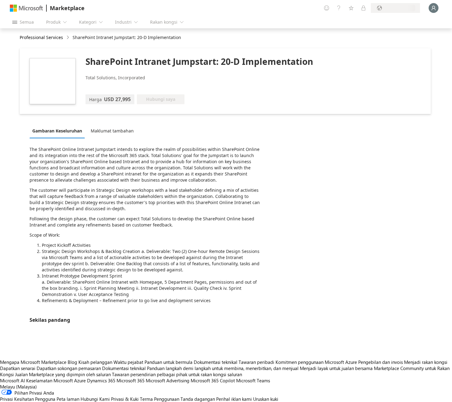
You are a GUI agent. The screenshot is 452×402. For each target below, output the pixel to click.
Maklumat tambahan (112, 131)
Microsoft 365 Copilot (213, 380)
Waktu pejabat (128, 362)
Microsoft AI (12, 380)
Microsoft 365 (131, 380)
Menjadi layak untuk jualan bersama (336, 368)
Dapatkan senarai (17, 368)
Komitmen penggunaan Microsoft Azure (317, 362)
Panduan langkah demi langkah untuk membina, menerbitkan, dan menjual (223, 368)
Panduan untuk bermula (168, 362)
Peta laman (68, 399)
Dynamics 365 (101, 380)
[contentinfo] (68, 37)
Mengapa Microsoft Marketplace (33, 362)
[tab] (59, 130)
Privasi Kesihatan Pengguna (27, 399)
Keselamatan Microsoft (49, 380)
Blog (72, 362)
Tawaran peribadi (256, 362)
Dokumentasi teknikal (215, 362)
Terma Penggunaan (159, 399)
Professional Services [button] (41, 37)
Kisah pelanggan (95, 362)
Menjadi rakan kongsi (425, 362)
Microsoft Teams (253, 380)
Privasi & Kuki (125, 399)
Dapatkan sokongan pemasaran (69, 368)
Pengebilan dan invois (380, 362)
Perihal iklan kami (234, 399)
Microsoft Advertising (167, 380)
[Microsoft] (26, 8)
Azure (80, 380)
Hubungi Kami (95, 399)
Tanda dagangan (197, 399)
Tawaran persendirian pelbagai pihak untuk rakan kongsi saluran (177, 374)
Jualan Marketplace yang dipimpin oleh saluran (63, 374)
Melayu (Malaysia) (18, 387)
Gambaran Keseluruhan (57, 131)
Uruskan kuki (265, 399)
